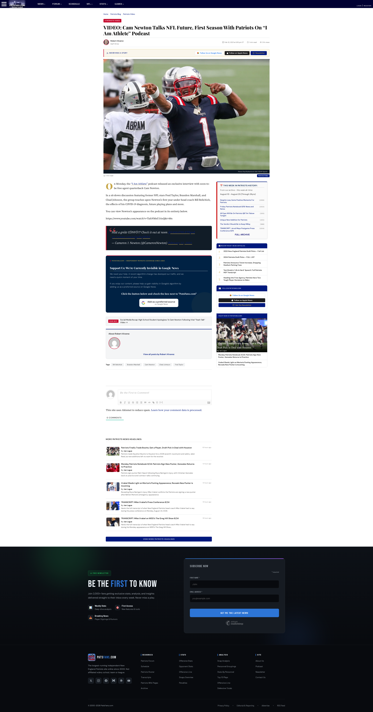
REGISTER (367, 6)
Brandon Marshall (133, 365)
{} (157, 402)
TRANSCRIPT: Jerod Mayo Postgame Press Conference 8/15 (237, 229)
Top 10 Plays (222, 677)
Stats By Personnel (225, 672)
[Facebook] (106, 681)
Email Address (196, 592)
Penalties (183, 683)
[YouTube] (129, 681)
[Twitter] (91, 681)
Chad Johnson (164, 365)
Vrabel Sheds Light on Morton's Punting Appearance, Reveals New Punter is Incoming (240, 363)
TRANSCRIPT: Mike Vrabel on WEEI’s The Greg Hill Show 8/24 (150, 518)
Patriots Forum (147, 661)
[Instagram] (98, 681)
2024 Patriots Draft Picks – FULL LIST (239, 257)
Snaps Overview (186, 677)
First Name (194, 578)
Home (105, 14)
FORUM (57, 4)
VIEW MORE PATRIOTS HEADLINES (159, 539)
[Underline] (129, 402)
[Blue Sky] (114, 681)
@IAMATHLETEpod (181, 232)
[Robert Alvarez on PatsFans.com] (106, 42)
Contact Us (260, 677)
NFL (90, 4)
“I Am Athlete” (139, 184)
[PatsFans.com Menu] (4, 3)
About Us (260, 661)
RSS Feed (281, 705)
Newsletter (260, 53)
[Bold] (121, 402)
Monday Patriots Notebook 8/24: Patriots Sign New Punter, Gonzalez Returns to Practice (239, 356)
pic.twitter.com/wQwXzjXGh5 (131, 237)
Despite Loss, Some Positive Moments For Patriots (237, 201)
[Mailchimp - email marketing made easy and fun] (234, 625)
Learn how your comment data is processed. (176, 410)
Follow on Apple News (238, 53)
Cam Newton (150, 365)
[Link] (153, 402)
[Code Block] (149, 402)
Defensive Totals (224, 688)
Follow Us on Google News (211, 53)
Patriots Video (129, 14)
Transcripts (146, 677)
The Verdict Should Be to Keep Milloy (235, 224)
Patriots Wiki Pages (149, 683)
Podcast (259, 666)
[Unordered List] (141, 402)
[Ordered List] (137, 402)
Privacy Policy (223, 705)
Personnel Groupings (226, 666)
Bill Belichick (117, 365)
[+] (161, 402)
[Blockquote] (145, 402)
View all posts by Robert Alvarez (158, 354)
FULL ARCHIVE (242, 234)
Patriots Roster (147, 672)
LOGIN (359, 6)
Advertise (266, 705)
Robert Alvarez (117, 41)
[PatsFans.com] (17, 3)
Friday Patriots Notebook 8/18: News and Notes (237, 207)
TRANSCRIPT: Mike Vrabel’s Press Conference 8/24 (145, 502)
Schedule (145, 666)
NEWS (41, 4)
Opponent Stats (186, 666)
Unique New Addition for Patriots (233, 220)
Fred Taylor (179, 365)
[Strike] (133, 402)
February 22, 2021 (180, 243)
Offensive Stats (186, 661)
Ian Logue (128, 451)
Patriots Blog (115, 14)
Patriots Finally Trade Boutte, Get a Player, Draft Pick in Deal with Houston (156, 447)
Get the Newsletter (243, 305)
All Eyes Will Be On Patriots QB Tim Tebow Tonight (237, 214)
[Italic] (125, 402)
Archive (144, 688)
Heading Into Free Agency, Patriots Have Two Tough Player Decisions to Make (242, 279)
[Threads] (121, 681)
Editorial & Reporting (245, 705)
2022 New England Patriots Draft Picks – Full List (244, 251)
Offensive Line (185, 672)
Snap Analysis (223, 661)
